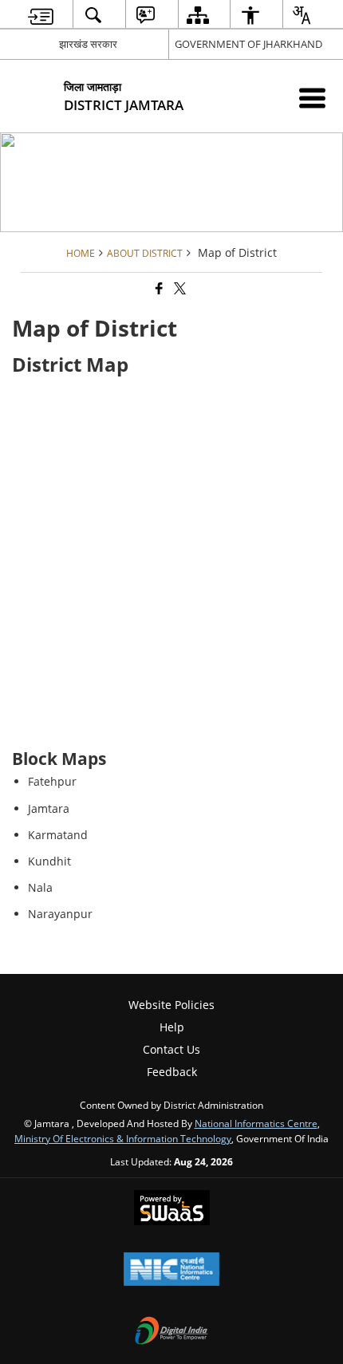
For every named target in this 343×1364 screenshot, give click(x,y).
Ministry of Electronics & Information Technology (122, 1138)
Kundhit (49, 861)
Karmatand (58, 834)
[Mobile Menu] (312, 98)
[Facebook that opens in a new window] (158, 288)
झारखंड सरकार (88, 44)
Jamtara (48, 808)
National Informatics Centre (256, 1123)
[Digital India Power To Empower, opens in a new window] (171, 1332)
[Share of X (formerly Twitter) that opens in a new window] (178, 288)
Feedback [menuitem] (172, 1071)
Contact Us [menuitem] (171, 1049)
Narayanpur (60, 913)
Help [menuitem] (172, 1027)
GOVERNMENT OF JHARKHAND (248, 44)
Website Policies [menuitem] (171, 1004)
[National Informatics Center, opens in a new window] (171, 1270)
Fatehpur (52, 781)
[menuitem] (41, 15)
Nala (40, 887)
